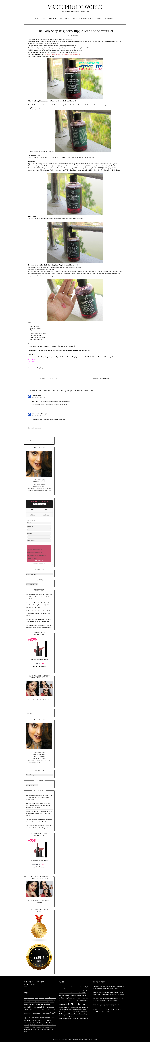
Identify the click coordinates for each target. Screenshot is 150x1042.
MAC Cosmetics (33, 1013)
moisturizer (26, 1022)
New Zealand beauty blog (79, 1011)
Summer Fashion (37, 1029)
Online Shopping (36, 1027)
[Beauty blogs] (39, 927)
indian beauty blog (66, 995)
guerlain (29, 1004)
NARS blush (39, 1022)
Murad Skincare (33, 1022)
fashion (25, 1004)
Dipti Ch (34, 395)
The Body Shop (38, 368)
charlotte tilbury (46, 1002)
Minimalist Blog (83, 1039)
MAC (54, 1010)
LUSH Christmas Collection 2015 (36, 1009)
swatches (47, 1029)
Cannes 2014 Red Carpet (49, 999)
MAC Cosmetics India (44, 1013)
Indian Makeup (37, 1007)
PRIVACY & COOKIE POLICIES (106, 18)
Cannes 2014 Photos (39, 999)
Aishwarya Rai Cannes (39, 998)
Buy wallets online (38, 413)
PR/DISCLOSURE (64, 18)
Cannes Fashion (27, 1001)
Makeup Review (41, 1020)
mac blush (26, 1013)
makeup (26, 1020)
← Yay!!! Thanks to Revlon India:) (48, 379)
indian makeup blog (47, 1007)
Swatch (43, 1029)
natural (44, 1022)
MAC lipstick (75, 1003)
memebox (48, 1020)
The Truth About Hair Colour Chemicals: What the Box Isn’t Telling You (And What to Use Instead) (39, 613)
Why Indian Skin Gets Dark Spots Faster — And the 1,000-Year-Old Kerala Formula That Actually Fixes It (39, 597)
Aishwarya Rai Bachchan (29, 998)
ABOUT (44, 18)
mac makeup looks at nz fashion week (43, 1017)
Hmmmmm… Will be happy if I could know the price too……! (49, 419)
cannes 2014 (32, 999)
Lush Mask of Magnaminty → (101, 378)
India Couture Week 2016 (39, 1004)
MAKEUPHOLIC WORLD (75, 6)
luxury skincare (47, 1009)
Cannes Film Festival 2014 (36, 1001)
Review (51, 1027)
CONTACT (52, 18)
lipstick (26, 1010)
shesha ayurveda (29, 1029)
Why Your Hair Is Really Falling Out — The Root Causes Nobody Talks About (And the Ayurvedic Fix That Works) (38, 605)
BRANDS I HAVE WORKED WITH (83, 18)
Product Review (45, 1027)
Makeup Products (33, 1020)
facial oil (52, 1002)
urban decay (85, 1018)
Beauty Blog (48, 998)
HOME (36, 18)
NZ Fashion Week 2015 (37, 1025)
